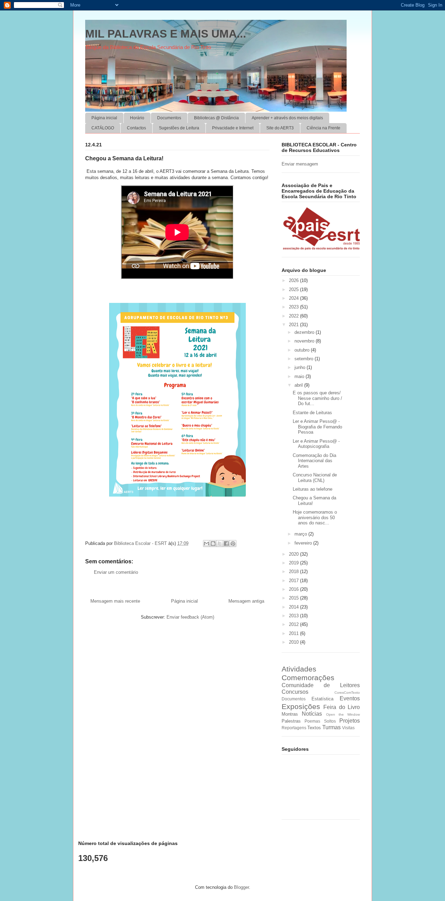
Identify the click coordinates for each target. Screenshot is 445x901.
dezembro (305, 332)
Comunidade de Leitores (321, 685)
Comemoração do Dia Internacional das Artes (314, 461)
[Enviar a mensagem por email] (206, 543)
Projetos (349, 721)
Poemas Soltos (320, 721)
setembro (304, 358)
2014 (294, 607)
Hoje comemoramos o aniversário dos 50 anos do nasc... (315, 517)
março (301, 534)
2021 (294, 324)
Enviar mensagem (300, 164)
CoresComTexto (347, 692)
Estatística (322, 698)
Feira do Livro (341, 707)
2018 (294, 571)
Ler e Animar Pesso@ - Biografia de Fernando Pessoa (317, 427)
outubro (302, 350)
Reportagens (294, 727)
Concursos (295, 692)
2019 (294, 562)
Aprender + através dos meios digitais (287, 117)
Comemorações (308, 678)
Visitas (348, 727)
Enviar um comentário (116, 572)
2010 (294, 642)
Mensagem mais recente (115, 601)
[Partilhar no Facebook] (226, 543)
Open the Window (343, 714)
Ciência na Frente (323, 128)
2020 (294, 554)
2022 (294, 316)
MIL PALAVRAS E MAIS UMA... (165, 33)
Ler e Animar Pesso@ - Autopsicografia (316, 444)
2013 (294, 615)
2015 (294, 598)
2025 (294, 289)
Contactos (136, 128)
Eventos (350, 698)
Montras (290, 714)
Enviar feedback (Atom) (190, 617)
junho (300, 367)
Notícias (312, 714)
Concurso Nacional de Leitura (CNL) (315, 477)
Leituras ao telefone (312, 489)
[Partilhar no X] (219, 543)
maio (300, 376)
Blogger (241, 887)
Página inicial (104, 117)
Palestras (291, 721)
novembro (305, 341)
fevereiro (303, 543)
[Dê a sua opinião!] (213, 543)
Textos (314, 727)
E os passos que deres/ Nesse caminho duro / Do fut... (317, 398)
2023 (294, 306)
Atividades (299, 669)
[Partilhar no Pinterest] (232, 543)
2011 (294, 633)
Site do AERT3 (280, 128)
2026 (294, 280)
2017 (294, 580)
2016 (294, 589)
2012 (294, 624)
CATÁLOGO (102, 128)
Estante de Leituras (312, 412)
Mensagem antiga (246, 601)
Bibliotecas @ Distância (216, 117)
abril (299, 385)
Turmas (331, 727)
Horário (137, 117)
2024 (294, 298)
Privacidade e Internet (232, 128)
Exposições (301, 706)
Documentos (169, 117)
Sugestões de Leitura (179, 128)
